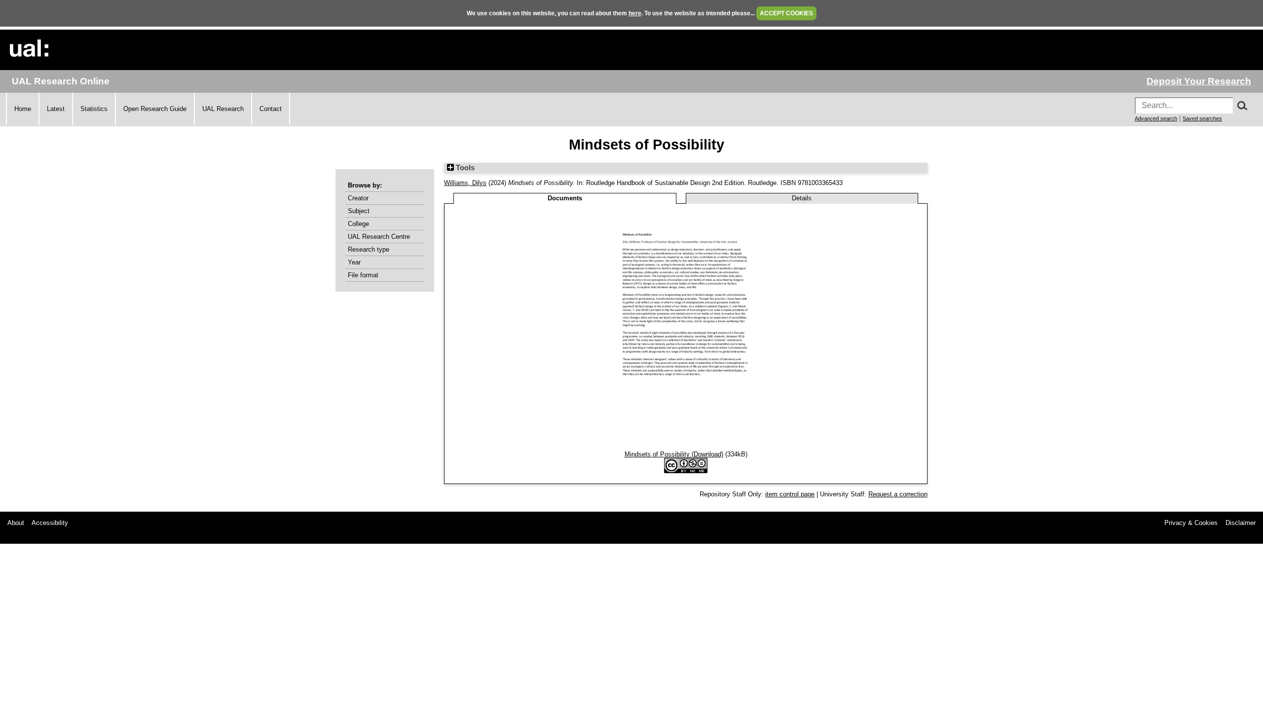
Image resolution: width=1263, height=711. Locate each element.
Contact (271, 108)
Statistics (94, 108)
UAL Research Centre (379, 236)
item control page (790, 494)
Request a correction (898, 494)
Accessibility (50, 522)
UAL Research (223, 108)
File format (363, 275)
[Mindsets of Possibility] (686, 446)
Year (354, 262)
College (358, 223)
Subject (359, 211)
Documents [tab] (565, 198)
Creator (358, 198)
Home (22, 108)
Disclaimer (1241, 522)
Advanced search (1156, 118)
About (15, 522)
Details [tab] (802, 198)
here (635, 13)
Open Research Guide (154, 108)
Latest (56, 108)
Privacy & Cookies (1191, 522)
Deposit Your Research (1199, 81)
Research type (368, 249)
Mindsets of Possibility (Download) (674, 454)
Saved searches (1202, 118)
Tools (464, 168)
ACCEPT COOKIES (786, 13)
